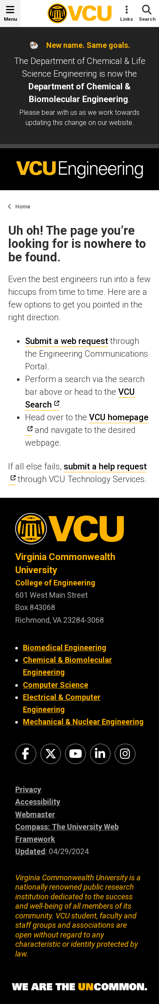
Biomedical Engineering (64, 647)
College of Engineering (55, 582)
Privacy (28, 789)
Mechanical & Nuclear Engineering (83, 721)
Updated (30, 851)
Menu (10, 19)
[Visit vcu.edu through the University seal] (79, 532)
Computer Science (55, 684)
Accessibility (37, 801)
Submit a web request (66, 341)
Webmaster (35, 814)
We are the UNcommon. (79, 987)
